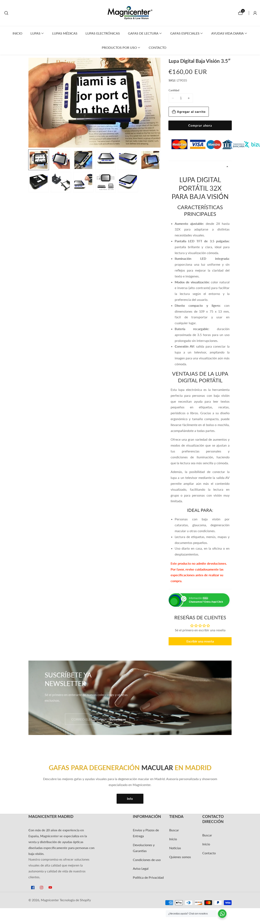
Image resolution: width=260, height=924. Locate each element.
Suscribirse (117, 719)
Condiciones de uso (147, 860)
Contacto (157, 47)
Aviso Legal (140, 868)
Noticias (175, 848)
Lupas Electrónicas (103, 33)
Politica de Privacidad (148, 877)
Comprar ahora (200, 125)
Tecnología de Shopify (75, 900)
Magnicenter (50, 900)
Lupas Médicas (64, 33)
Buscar (174, 830)
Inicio (17, 33)
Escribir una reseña (200, 641)
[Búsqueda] (6, 13)
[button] (35, 33)
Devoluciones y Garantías (144, 848)
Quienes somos (180, 857)
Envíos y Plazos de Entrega (146, 833)
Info (130, 798)
